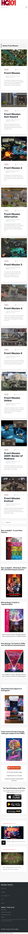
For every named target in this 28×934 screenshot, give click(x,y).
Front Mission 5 (13, 353)
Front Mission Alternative (12, 215)
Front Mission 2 (13, 168)
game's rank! (18, 792)
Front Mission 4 (13, 308)
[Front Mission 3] (14, 248)
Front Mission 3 (13, 264)
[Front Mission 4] (14, 292)
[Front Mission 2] (14, 149)
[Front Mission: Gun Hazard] (14, 100)
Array (17, 929)
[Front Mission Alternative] (14, 197)
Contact (3, 917)
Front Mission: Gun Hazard (12, 115)
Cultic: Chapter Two (5, 895)
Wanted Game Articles (6, 914)
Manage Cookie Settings (6, 933)
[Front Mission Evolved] (14, 484)
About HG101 (3, 909)
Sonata (2, 903)
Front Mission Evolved (12, 499)
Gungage (3, 892)
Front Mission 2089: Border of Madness (13, 456)
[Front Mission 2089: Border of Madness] (14, 433)
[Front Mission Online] (14, 381)
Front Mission (12, 73)
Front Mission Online (12, 399)
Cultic (2, 899)
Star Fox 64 (3, 888)
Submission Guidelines (6, 912)
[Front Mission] (14, 57)
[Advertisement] (14, 24)
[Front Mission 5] (14, 337)
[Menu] (3, 843)
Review (6, 69)
